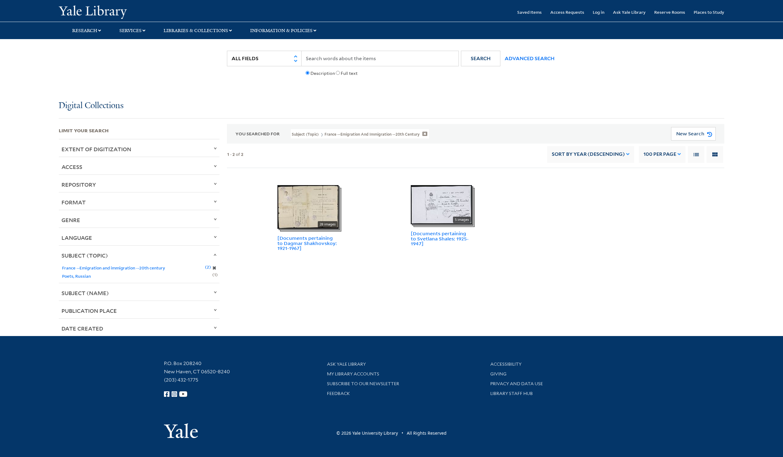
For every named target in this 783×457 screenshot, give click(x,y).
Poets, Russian (76, 276)
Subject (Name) (85, 293)
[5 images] (441, 204)
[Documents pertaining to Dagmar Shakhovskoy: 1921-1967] (307, 243)
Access (71, 166)
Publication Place (89, 310)
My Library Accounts (353, 373)
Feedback (338, 393)
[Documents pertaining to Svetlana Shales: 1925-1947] (440, 238)
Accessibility (505, 364)
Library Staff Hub (511, 393)
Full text (349, 73)
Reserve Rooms (669, 12)
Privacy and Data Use (516, 383)
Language (76, 237)
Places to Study (709, 12)
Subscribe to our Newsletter (363, 383)
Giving (498, 373)
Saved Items (529, 12)
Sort (588, 154)
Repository (78, 184)
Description (322, 73)
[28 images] (308, 206)
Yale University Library (108, 11)
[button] (480, 58)
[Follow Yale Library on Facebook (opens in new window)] (166, 394)
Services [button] (130, 30)
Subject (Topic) (84, 255)
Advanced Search (530, 58)
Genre (70, 220)
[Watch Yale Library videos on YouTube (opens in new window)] (183, 394)
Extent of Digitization (96, 149)
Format (73, 202)
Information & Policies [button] (281, 30)
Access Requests (567, 12)
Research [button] (84, 30)
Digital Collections (91, 106)
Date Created (82, 328)
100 (660, 154)
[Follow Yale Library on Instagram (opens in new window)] (174, 394)
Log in (598, 12)
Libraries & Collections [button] (196, 30)
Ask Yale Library (629, 12)
